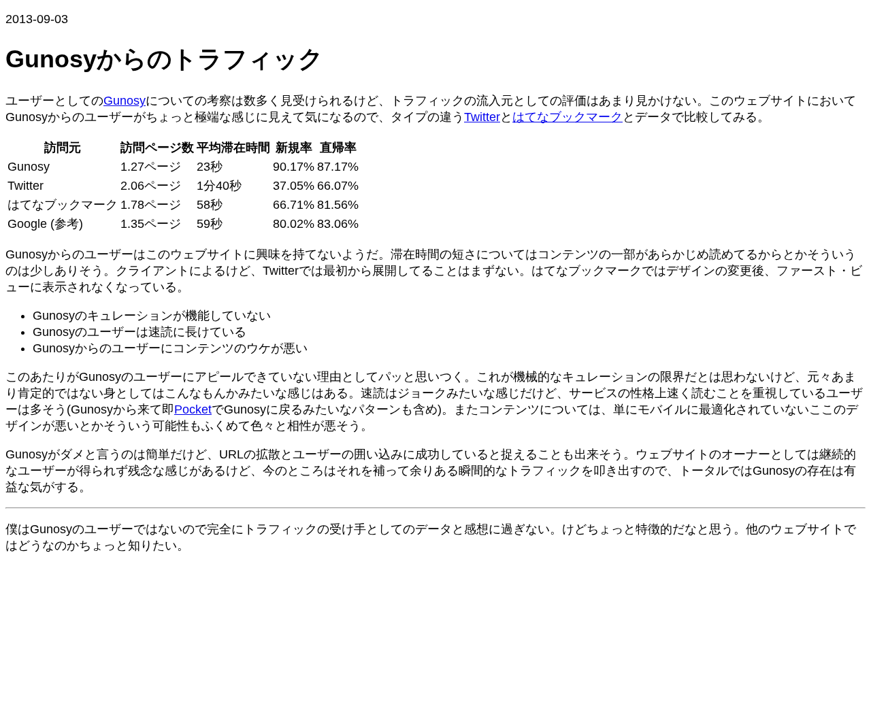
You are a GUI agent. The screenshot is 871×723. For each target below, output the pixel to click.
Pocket (193, 409)
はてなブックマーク (567, 117)
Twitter (482, 117)
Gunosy (124, 100)
